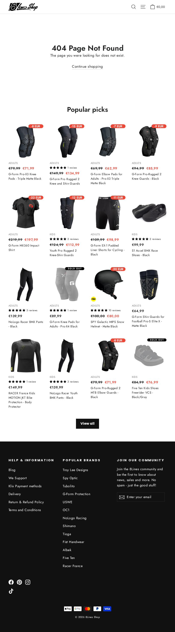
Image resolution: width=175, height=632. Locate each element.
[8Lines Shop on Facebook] (11, 582)
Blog (12, 469)
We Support (18, 478)
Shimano (69, 525)
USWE (68, 502)
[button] (59, 167)
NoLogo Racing (75, 518)
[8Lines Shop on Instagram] (27, 582)
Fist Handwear (73, 541)
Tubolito (69, 486)
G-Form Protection (76, 494)
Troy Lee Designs (75, 469)
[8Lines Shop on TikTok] (11, 591)
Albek (67, 549)
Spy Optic (70, 478)
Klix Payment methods (25, 486)
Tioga (67, 534)
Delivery (15, 494)
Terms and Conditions (25, 509)
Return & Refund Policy (26, 502)
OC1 (66, 509)
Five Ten (69, 557)
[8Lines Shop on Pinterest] (19, 582)
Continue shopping (87, 66)
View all (87, 423)
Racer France (73, 565)
